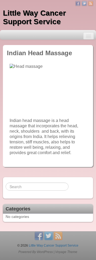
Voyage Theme (66, 252)
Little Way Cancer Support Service (34, 17)
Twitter (84, 3)
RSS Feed (90, 3)
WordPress (45, 252)
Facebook (78, 3)
